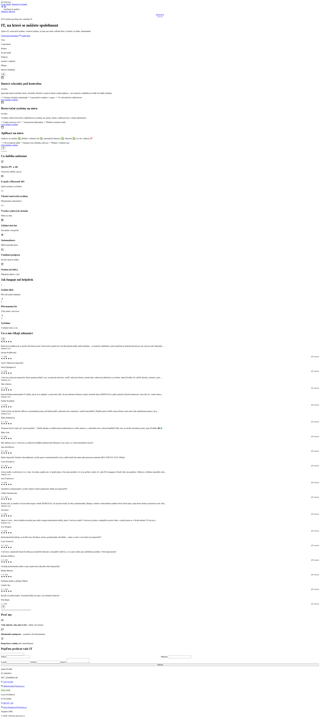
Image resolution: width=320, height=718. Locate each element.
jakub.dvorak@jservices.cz (13, 686)
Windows (5, 11)
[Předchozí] (3, 74)
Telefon (33, 662)
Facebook (316, 357)
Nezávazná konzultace (10, 36)
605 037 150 (8, 703)
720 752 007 (8, 682)
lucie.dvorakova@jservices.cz (15, 707)
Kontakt (24, 4)
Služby (9, 4)
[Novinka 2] (4, 151)
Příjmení (164, 657)
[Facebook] (2, 7)
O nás (3, 4)
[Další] (3, 148)
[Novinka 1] (2, 151)
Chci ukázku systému (9, 100)
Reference (16, 4)
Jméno (3, 657)
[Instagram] (5, 7)
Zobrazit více (5, 349)
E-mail (3, 662)
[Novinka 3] (6, 151)
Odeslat (160, 665)
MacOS (12, 11)
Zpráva (63, 662)
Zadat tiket (25, 36)
